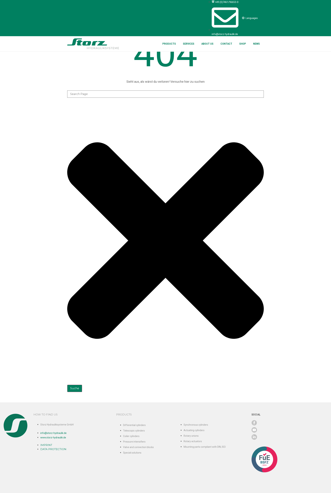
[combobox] (165, 94)
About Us (207, 43)
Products (169, 43)
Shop (242, 43)
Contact (226, 43)
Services (188, 43)
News (256, 43)
